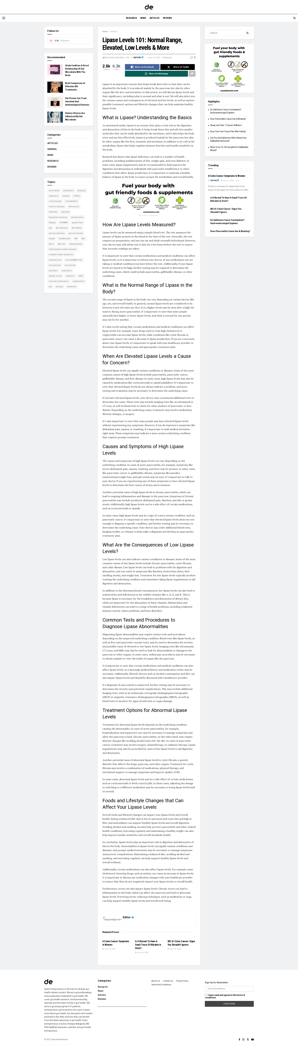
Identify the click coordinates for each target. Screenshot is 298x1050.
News (143, 18)
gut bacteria (62, 228)
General (113, 31)
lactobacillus (55, 260)
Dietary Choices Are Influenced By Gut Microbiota (75, 116)
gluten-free (77, 223)
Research (131, 18)
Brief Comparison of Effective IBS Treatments (75, 86)
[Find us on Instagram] (243, 1039)
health (52, 239)
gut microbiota (76, 233)
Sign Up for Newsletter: (217, 982)
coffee (76, 196)
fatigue (52, 223)
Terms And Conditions (161, 984)
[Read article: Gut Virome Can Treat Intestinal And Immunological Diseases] (55, 102)
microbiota (70, 265)
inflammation (75, 244)
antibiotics (68, 191)
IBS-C (51, 244)
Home (105, 31)
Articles (154, 18)
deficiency (74, 207)
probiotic (53, 271)
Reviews (167, 18)
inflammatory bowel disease (62, 249)
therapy (59, 287)
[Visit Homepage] (149, 7)
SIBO (81, 276)
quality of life (55, 276)
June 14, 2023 (154, 57)
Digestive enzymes (58, 217)
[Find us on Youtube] (252, 1039)
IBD (76, 239)
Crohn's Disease (57, 207)
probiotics (67, 271)
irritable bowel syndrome (61, 255)
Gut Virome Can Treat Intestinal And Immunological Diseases (77, 101)
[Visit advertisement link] (149, 197)
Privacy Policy (182, 981)
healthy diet (64, 239)
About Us (155, 981)
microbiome (55, 265)
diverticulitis (77, 217)
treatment (71, 287)
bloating (82, 191)
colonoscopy (55, 201)
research (70, 276)
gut (50, 228)
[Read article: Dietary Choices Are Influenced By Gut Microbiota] (55, 117)
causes (65, 196)
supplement (78, 281)
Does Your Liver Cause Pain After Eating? (228, 131)
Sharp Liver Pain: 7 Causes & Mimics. (226, 125)
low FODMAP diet (73, 260)
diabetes (53, 212)
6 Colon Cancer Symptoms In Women (226, 175)
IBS (83, 239)
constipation (71, 201)
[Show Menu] (3, 18)
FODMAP (64, 223)
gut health (76, 228)
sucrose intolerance (59, 281)
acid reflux (54, 191)
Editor (137, 57)
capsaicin (53, 196)
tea (50, 287)
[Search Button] (294, 18)
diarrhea (65, 212)
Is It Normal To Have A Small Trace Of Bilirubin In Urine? (148, 945)
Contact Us (168, 981)
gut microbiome (57, 233)
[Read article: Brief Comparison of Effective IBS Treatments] (55, 87)
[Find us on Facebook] (239, 1039)
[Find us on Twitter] (248, 1039)
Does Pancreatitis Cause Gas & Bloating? (228, 119)
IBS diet (61, 244)
